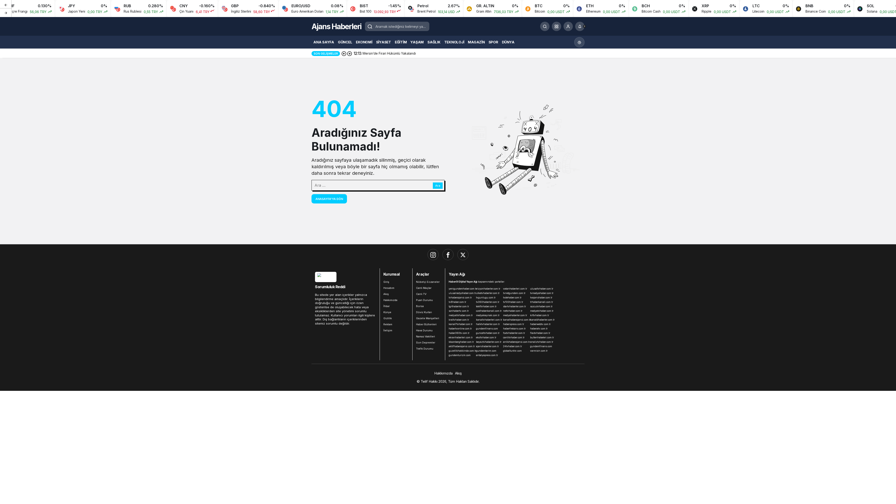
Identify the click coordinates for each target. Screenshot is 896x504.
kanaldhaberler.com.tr (542, 319)
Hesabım (388, 288)
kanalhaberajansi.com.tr (515, 319)
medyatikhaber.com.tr (461, 315)
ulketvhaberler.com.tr (488, 293)
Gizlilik (387, 318)
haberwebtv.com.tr (540, 324)
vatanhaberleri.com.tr (515, 288)
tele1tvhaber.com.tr (486, 306)
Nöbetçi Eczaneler (428, 282)
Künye (387, 312)
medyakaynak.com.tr (488, 315)
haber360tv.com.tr (459, 333)
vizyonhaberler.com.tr (488, 288)
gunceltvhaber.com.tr (488, 333)
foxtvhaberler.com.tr (514, 333)
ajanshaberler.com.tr (487, 346)
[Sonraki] (6, 12)
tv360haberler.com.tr (487, 302)
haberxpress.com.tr (513, 324)
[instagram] (433, 254)
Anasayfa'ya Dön (329, 199)
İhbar (386, 306)
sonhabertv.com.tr (459, 310)
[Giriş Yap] (568, 26)
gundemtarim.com (486, 350)
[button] (556, 26)
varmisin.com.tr (539, 350)
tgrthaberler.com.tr (459, 306)
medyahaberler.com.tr (515, 315)
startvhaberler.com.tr (514, 306)
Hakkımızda (390, 300)
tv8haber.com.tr (457, 302)
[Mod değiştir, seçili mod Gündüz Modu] (579, 42)
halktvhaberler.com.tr (488, 324)
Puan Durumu (424, 300)
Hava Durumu (424, 330)
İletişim (387, 330)
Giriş (386, 282)
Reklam (387, 324)
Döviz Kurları (424, 312)
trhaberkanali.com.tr (541, 302)
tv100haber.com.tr (513, 302)
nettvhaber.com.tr (512, 310)
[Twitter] (463, 254)
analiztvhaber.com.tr (541, 341)
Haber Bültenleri (426, 324)
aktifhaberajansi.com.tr (461, 346)
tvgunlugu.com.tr (486, 297)
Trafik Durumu (424, 348)
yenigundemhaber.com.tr (461, 288)
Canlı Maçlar (423, 288)
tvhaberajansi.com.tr (460, 297)
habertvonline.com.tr (460, 328)
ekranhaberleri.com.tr (461, 337)
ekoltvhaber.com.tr (486, 337)
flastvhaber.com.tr (540, 333)
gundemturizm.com (460, 355)
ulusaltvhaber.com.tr (541, 288)
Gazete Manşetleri (427, 318)
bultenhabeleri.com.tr (542, 337)
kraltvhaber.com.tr (459, 319)
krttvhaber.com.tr (539, 315)
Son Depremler (425, 342)
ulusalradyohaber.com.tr (461, 293)
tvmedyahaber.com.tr (541, 293)
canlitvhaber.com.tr (514, 337)
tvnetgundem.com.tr (514, 293)
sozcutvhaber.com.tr (541, 306)
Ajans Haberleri (336, 26)
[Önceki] (6, 4)
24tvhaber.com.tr (512, 346)
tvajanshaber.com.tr (541, 297)
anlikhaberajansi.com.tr (515, 341)
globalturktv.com (512, 350)
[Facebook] (448, 254)
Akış (386, 294)
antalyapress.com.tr (487, 355)
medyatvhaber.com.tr (541, 310)
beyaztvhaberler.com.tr (488, 341)
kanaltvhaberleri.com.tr (488, 319)
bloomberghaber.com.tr (461, 341)
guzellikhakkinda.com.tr (461, 350)
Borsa (420, 306)
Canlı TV (421, 294)
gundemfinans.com (487, 328)
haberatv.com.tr (539, 328)
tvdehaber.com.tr (512, 297)
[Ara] (545, 26)
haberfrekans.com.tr (514, 328)
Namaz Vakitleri (425, 336)
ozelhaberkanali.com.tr (488, 310)
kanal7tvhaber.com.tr (460, 324)
